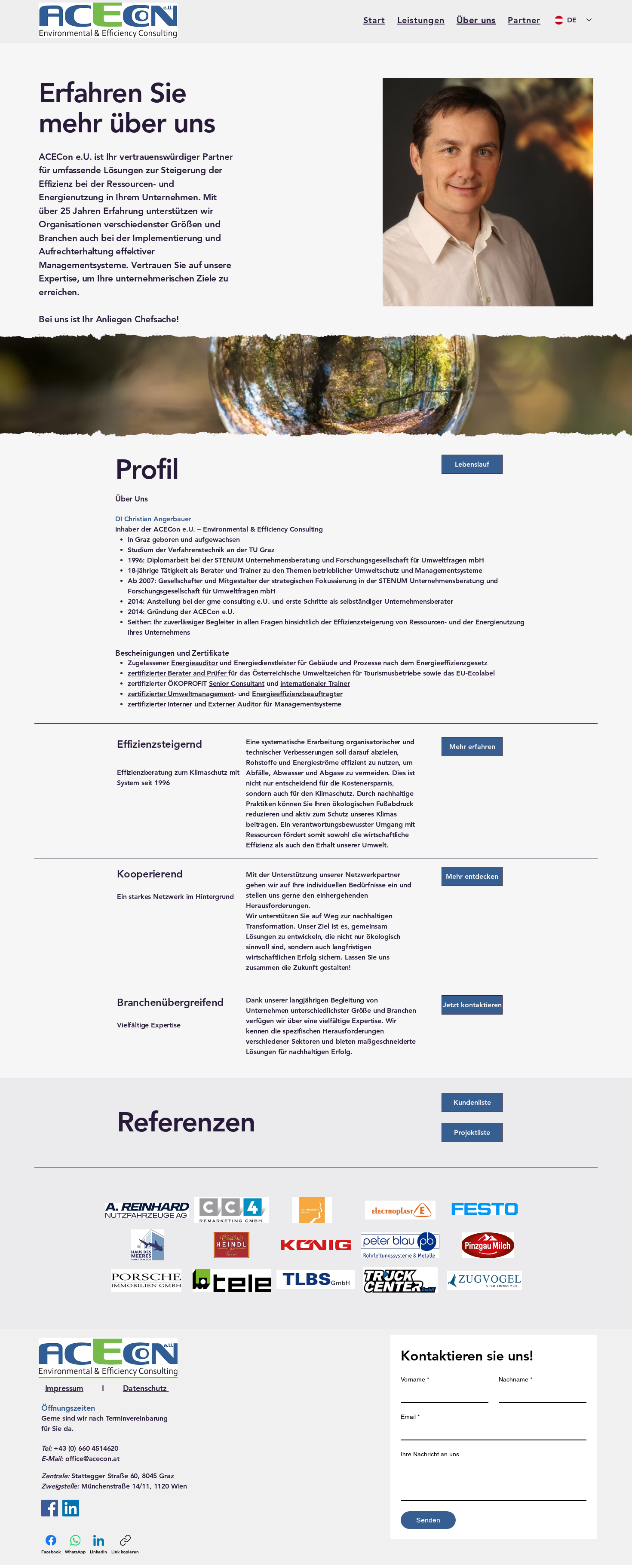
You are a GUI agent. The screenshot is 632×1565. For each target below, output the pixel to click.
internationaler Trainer (315, 683)
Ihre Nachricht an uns (430, 1454)
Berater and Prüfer (198, 673)
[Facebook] (49, 1508)
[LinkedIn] (70, 1508)
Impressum (64, 1388)
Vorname (415, 1379)
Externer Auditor (235, 704)
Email (410, 1416)
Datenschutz (146, 1388)
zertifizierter (148, 673)
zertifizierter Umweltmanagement (181, 694)
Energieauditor (194, 663)
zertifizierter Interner (160, 704)
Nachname (515, 1379)
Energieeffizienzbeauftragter (297, 694)
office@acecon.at (92, 1459)
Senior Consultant (236, 683)
